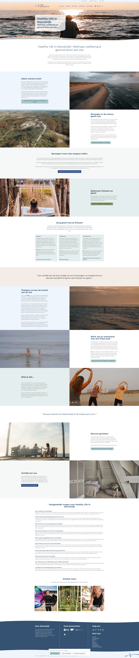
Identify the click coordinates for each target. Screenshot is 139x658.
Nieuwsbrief (94, 643)
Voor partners (84, 0)
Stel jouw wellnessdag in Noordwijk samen (102, 203)
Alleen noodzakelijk (66, 653)
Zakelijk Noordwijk (93, 0)
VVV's (93, 641)
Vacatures (94, 639)
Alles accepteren (55, 653)
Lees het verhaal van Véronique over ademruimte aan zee (34, 101)
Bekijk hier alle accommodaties (29, 485)
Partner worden (95, 645)
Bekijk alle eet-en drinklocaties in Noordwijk (102, 448)
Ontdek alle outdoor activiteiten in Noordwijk (69, 171)
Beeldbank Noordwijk (97, 646)
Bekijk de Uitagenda (64, 259)
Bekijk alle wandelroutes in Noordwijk (101, 142)
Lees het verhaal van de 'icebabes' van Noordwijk (103, 360)
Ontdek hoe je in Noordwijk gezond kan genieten (92, 259)
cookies (66, 650)
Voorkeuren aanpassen (79, 653)
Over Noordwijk (95, 638)
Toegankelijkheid (43, 655)
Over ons (94, 636)
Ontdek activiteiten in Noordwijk (43, 259)
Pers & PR (94, 642)
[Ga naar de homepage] (42, 6)
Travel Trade (101, 0)
